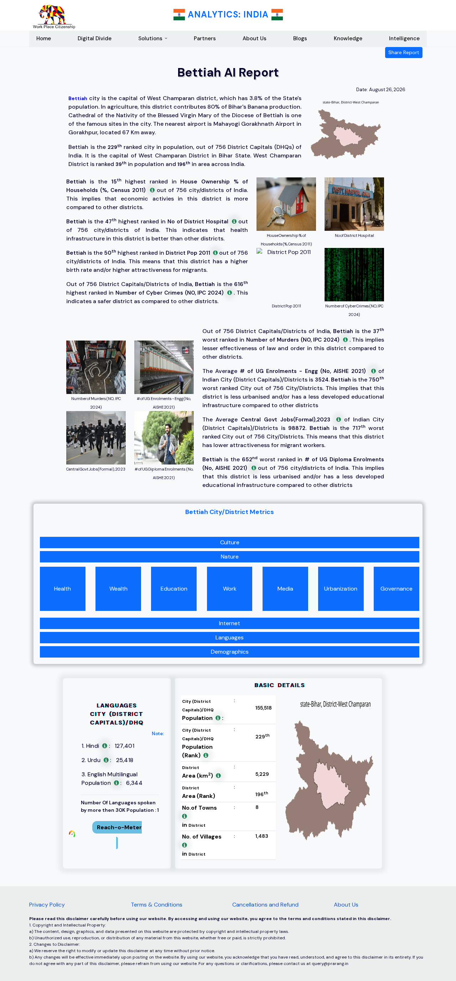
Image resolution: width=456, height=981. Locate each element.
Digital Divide (95, 38)
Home (43, 38)
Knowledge (348, 38)
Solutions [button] (150, 38)
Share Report (403, 52)
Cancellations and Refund (265, 904)
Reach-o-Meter (119, 827)
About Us (254, 38)
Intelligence (404, 38)
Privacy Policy (47, 904)
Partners (205, 38)
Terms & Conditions (156, 904)
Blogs (300, 38)
